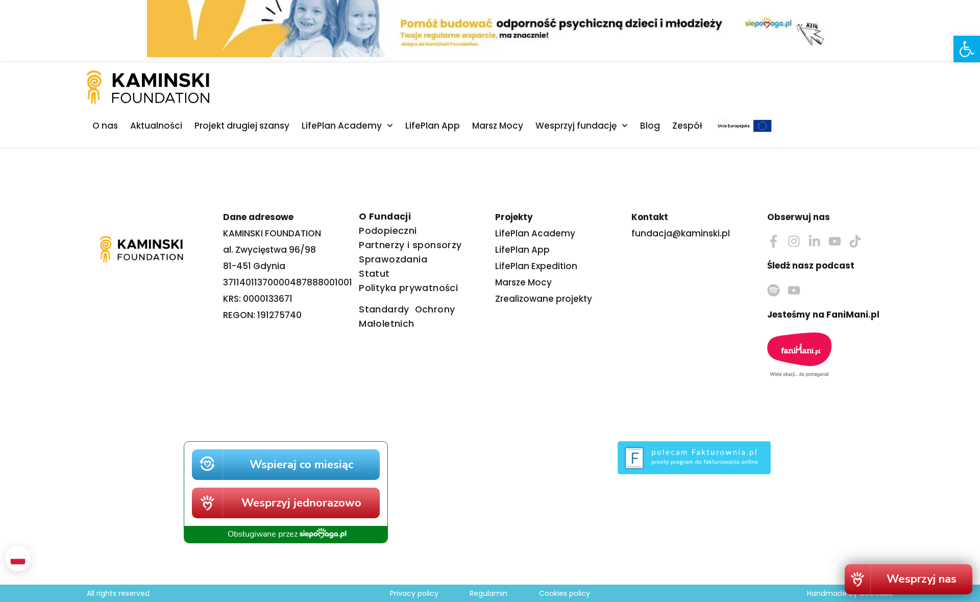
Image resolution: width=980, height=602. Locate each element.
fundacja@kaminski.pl (680, 233)
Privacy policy (414, 593)
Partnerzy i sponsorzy (410, 245)
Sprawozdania (393, 259)
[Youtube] (834, 241)
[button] (966, 49)
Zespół (687, 125)
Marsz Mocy (497, 125)
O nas (105, 125)
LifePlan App (432, 125)
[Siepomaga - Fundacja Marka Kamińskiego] (286, 566)
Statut (374, 274)
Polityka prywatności (408, 288)
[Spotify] (773, 290)
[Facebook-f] (773, 241)
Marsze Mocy (523, 282)
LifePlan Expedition (536, 266)
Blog (650, 125)
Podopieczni (387, 231)
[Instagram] (794, 241)
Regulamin (488, 593)
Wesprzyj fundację (576, 125)
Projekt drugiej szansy (241, 125)
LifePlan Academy (342, 125)
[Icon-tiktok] (855, 241)
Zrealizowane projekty (543, 299)
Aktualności (156, 125)
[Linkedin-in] (814, 241)
